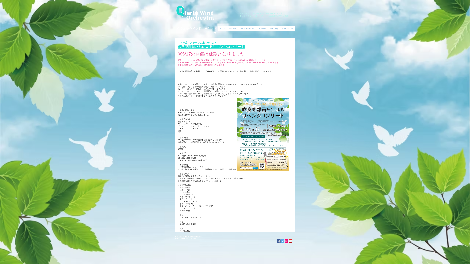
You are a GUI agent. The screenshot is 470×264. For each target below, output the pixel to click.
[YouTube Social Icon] (290, 241)
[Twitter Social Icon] (282, 241)
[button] (232, 28)
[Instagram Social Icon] (286, 241)
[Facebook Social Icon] (279, 241)
